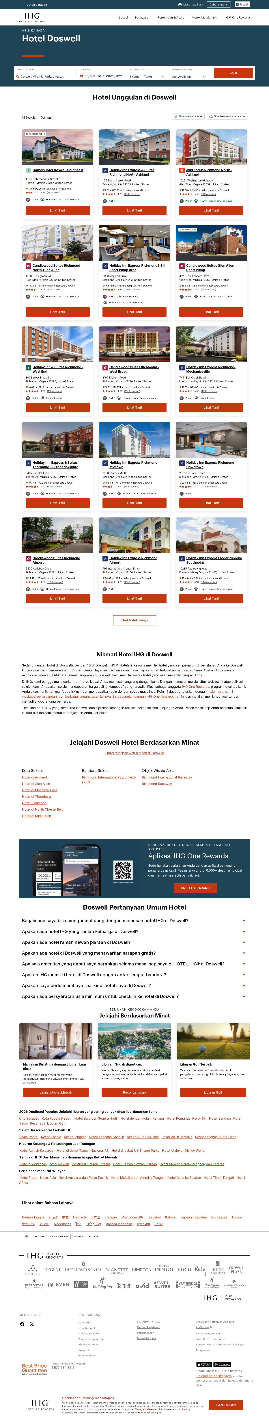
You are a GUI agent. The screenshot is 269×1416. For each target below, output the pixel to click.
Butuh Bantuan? (38, 4)
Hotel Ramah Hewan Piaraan (135, 1164)
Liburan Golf (56, 1123)
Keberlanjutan (145, 1332)
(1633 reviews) (132, 194)
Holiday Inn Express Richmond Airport (133, 560)
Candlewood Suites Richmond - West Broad (134, 369)
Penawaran (142, 17)
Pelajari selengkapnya (214, 1375)
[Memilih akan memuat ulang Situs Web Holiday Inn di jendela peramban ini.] (102, 1284)
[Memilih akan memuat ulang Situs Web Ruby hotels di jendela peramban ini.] (201, 1269)
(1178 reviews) (132, 391)
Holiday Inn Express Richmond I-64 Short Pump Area (137, 268)
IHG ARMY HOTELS (148, 1321)
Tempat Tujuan (25, 69)
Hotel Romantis (178, 1118)
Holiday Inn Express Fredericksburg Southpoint (214, 560)
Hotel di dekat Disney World (183, 1150)
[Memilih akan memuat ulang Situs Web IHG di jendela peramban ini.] (32, 17)
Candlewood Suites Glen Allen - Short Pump (211, 268)
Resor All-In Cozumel (143, 1137)
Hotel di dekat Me (33, 1164)
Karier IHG (84, 1322)
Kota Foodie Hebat (56, 1118)
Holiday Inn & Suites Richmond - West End (58, 369)
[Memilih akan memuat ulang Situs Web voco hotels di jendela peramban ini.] (184, 1269)
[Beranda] (26, 1236)
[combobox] (46, 76)
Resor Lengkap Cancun (106, 1137)
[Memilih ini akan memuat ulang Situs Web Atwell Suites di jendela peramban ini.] (163, 1284)
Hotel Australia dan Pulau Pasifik (83, 1178)
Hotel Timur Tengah (219, 1178)
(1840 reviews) (209, 582)
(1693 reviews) (132, 289)
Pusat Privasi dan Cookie (211, 1339)
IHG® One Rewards (238, 17)
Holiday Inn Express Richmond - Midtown (134, 465)
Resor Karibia (51, 1137)
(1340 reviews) (209, 391)
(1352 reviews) (132, 582)
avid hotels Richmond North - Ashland (209, 172)
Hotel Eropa (28, 1178)
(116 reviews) (54, 391)
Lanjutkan (226, 1405)
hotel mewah (59, 1164)
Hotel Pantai (28, 1137)
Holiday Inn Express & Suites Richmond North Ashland (131, 172)
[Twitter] (32, 1324)
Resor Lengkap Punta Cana (215, 1137)
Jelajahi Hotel (86, 1328)
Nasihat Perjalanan (148, 1327)
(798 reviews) (131, 486)
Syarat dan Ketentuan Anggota (215, 1321)
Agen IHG (84, 1350)
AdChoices (202, 1327)
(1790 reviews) (209, 486)
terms (189, 1405)
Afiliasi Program (88, 1344)
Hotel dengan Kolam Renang (142, 1118)
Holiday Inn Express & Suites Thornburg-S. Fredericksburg (55, 465)
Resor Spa (37, 1123)
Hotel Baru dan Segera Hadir (96, 1118)
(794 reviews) (208, 289)
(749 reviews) (208, 194)
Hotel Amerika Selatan (184, 1178)
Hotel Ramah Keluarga (36, 1150)
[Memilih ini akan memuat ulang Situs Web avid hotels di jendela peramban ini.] (142, 1284)
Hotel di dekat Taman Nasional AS (83, 1150)
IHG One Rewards (195, 686)
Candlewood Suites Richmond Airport (56, 560)
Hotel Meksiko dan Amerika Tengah (138, 1178)
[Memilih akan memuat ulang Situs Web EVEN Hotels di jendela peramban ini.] (58, 1284)
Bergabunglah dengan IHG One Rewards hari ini (148, 696)
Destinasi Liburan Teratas (91, 1164)
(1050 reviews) (55, 582)
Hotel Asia (48, 1178)
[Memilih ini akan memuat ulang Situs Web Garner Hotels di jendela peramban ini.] (124, 1284)
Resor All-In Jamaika (176, 1137)
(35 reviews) (54, 192)
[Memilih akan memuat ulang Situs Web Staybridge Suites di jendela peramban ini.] (188, 1284)
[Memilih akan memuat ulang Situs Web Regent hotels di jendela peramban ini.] (52, 1269)
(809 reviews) (55, 289)
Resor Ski (199, 1118)
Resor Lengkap (75, 1137)
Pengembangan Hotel (91, 1339)
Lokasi (123, 17)
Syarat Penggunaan (208, 1333)
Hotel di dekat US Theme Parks (135, 1150)
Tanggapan (203, 1350)
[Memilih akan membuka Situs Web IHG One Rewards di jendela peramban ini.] (222, 1297)
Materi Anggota (146, 1338)
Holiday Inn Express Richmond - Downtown (211, 465)
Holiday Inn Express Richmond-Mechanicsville (211, 369)
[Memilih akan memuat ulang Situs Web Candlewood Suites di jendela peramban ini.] (234, 1284)
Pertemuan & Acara (171, 17)
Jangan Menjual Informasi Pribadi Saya (220, 1344)
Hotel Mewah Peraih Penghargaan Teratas (192, 1164)
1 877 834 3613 (63, 1367)
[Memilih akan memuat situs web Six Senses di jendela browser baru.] (32, 1269)
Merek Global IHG (89, 1333)
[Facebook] (23, 1324)
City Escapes (29, 1118)
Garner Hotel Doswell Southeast (58, 170)
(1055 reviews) (55, 486)
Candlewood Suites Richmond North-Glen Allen (56, 268)
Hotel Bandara (220, 1118)
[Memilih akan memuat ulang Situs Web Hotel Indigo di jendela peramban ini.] (164, 1269)
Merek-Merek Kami (204, 17)
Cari (233, 72)
